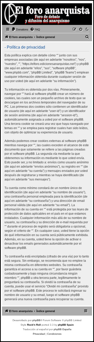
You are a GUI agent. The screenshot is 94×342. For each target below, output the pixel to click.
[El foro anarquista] (11, 15)
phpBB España (62, 329)
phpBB (36, 320)
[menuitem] (20, 29)
